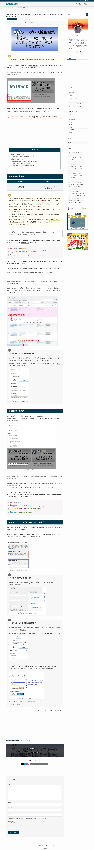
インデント (76, 155)
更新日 (78, 198)
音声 (80, 202)
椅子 (82, 198)
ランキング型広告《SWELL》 (74, 191)
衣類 (71, 132)
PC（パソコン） (73, 117)
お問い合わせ (42, 845)
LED (82, 152)
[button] (22, 764)
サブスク (80, 173)
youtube (70, 155)
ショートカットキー (78, 175)
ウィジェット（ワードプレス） (75, 157)
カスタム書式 (71, 159)
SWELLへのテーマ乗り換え (75, 103)
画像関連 (70, 200)
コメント (10, 784)
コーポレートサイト (73, 173)
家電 (71, 127)
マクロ (70, 186)
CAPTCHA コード (11, 825)
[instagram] (82, 1)
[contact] (85, 1)
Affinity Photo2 (72, 152)
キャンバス (71, 168)
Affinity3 (72, 92)
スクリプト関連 (72, 177)
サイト (9, 813)
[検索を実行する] (87, 14)
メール (10, 807)
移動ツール (79, 200)
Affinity (71, 87)
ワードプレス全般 (73, 111)
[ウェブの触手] (12, 4)
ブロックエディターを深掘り (11, 19)
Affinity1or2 (72, 90)
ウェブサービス (73, 98)
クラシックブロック (79, 168)
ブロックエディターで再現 (75, 106)
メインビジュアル (76, 186)
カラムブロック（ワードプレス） (75, 164)
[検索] (87, 1)
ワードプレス (73, 101)
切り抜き (79, 195)
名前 (9, 802)
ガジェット (72, 119)
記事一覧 (26, 19)
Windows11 (72, 95)
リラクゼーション (73, 122)
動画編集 (74, 198)
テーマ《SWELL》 (21, 19)
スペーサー (71, 182)
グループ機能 (71, 171)
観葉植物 (70, 202)
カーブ (76, 166)
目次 (75, 200)
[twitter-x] (80, 1)
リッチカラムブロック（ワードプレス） (77, 193)
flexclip (77, 152)
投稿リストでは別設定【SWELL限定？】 (25, 156)
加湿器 (84, 195)
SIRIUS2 (79, 40)
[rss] (84, 1)
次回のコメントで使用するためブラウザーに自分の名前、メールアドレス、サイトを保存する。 (28, 818)
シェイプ (70, 175)
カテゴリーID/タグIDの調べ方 (23, 164)
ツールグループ (78, 182)
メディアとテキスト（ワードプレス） (76, 189)
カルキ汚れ (71, 166)
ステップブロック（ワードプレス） (76, 180)
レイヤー (74, 195)
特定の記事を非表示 (18, 154)
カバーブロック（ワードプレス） (75, 161)
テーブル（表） (72, 184)
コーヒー (77, 171)
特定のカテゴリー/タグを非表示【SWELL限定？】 (26, 162)
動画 (69, 198)
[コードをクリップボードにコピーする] (61, 249)
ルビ (69, 195)
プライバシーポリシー (50, 845)
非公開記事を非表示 (18, 159)
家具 (71, 124)
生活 (71, 114)
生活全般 (72, 129)
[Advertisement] (35, 133)
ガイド (80, 166)
